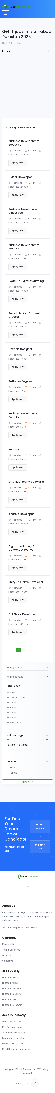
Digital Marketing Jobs (13, 1038)
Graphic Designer (20, 349)
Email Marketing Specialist (26, 481)
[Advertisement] (27, 81)
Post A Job (42, 846)
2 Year (13, 702)
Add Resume (40, 826)
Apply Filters (27, 781)
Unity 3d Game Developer (25, 582)
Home (5, 43)
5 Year (13, 717)
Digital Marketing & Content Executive (21, 548)
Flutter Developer (20, 177)
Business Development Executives (24, 211)
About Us (6, 955)
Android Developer (21, 514)
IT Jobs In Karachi (10, 983)
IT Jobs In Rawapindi (12, 994)
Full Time (32, 150)
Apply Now (18, 162)
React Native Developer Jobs (16, 1049)
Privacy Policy (8, 944)
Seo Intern (15, 449)
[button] (27, 668)
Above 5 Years (17, 722)
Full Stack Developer (22, 614)
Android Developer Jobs (13, 1032)
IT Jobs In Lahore (10, 977)
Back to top (22, 1083)
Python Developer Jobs (13, 1043)
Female (13, 773)
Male (12, 767)
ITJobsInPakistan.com (25, 1069)
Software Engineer (20, 381)
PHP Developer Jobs (12, 1027)
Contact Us (7, 961)
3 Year (13, 707)
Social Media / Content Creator (24, 315)
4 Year (13, 712)
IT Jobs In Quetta (10, 999)
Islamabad (17, 150)
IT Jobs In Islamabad (12, 988)
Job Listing (16, 43)
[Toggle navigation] (5, 13)
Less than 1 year (18, 697)
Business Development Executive (24, 142)
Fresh (12, 692)
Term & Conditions (11, 950)
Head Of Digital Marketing (26, 281)
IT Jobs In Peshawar (12, 1005)
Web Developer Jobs (12, 1021)
